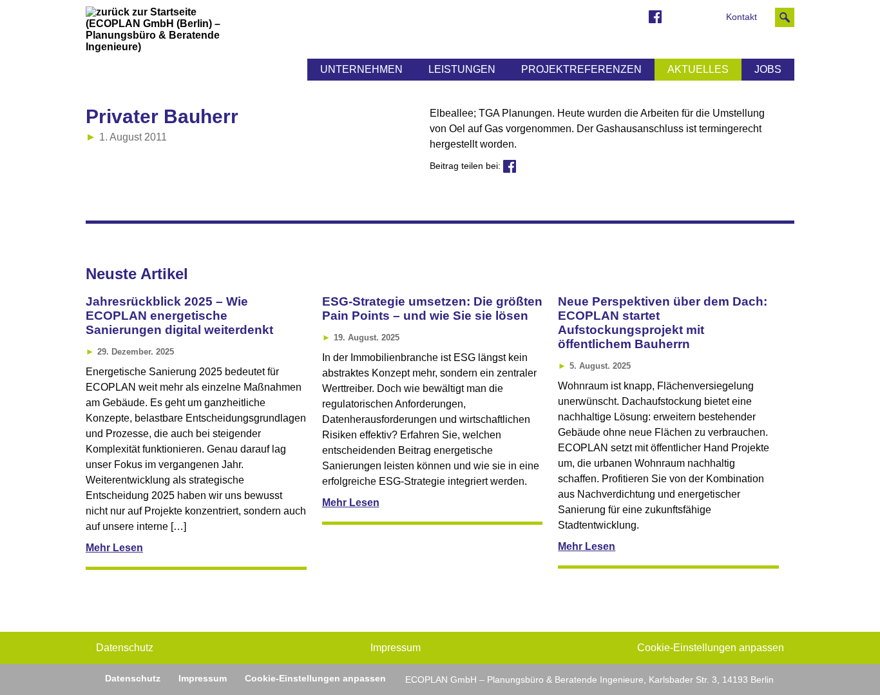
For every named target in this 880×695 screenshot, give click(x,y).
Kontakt (741, 17)
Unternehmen (361, 69)
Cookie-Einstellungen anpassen (710, 647)
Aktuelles (698, 69)
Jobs (767, 69)
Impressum (395, 647)
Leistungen (461, 69)
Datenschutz (124, 647)
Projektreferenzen (581, 69)
